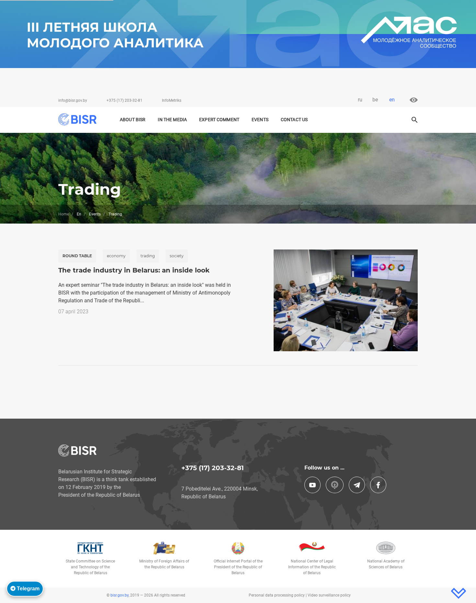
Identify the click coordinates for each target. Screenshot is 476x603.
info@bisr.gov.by (72, 100)
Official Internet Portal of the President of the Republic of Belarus (238, 567)
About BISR (132, 119)
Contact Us (294, 119)
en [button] (392, 100)
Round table (77, 255)
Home (63, 214)
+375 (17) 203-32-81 (124, 100)
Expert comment (219, 119)
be (375, 100)
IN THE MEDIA (172, 119)
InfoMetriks (171, 100)
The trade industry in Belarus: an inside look (134, 270)
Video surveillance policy (329, 595)
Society (177, 255)
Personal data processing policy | (278, 595)
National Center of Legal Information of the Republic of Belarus (312, 567)
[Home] (80, 119)
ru (360, 100)
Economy (116, 255)
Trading (148, 255)
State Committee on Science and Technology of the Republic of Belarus (90, 567)
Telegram (28, 588)
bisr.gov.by (119, 595)
